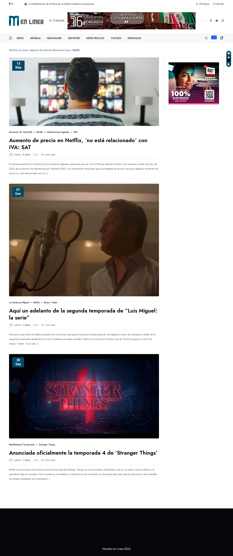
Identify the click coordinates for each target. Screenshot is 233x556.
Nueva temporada (25, 444)
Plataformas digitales (58, 132)
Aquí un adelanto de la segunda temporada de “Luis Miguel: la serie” (83, 314)
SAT (76, 132)
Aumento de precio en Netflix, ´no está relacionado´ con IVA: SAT (78, 143)
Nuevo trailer (50, 302)
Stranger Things (47, 444)
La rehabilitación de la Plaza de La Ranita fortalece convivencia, (61, 4)
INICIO (20, 38)
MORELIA (35, 38)
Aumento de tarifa (19, 132)
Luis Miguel (23, 302)
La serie (13, 302)
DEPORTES (74, 38)
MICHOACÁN (54, 38)
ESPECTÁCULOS (95, 38)
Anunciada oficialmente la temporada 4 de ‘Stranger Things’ (83, 453)
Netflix (39, 132)
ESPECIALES (134, 38)
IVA (30, 132)
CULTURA (116, 38)
